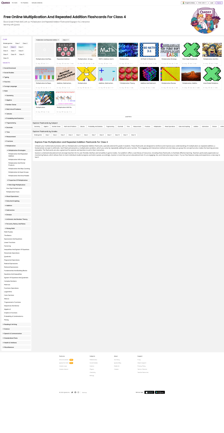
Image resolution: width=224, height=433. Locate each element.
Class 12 (5, 58)
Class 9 (5, 54)
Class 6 (5, 51)
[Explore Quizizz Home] (5, 3)
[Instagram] (78, 392)
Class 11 (21, 54)
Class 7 (13, 51)
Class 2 (25, 43)
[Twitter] (72, 392)
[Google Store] (160, 392)
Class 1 (17, 43)
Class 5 (20, 47)
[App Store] (149, 392)
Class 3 (5, 47)
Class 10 (13, 54)
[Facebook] (75, 392)
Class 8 (21, 51)
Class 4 (13, 47)
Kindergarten (7, 43)
